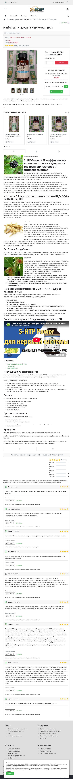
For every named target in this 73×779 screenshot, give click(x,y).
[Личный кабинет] (67, 2)
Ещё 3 (22, 95)
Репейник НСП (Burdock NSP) (35, 135)
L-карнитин (63, 23)
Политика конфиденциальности (50, 731)
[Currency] (20, 2)
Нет (12, 500)
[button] (6, 146)
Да (7, 500)
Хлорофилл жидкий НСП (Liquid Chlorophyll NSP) (12, 135)
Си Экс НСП (11, 366)
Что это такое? (57, 92)
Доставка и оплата (14, 749)
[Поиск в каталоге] (68, 16)
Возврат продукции (14, 751)
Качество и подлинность (16, 731)
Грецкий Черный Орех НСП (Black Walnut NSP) (59, 135)
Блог (9, 733)
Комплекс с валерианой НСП (16, 364)
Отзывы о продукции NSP (16, 756)
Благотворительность (15, 736)
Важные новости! (58, 2)
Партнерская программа (48, 753)
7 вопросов (25, 45)
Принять (10, 774)
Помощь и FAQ (12, 753)
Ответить (19, 501)
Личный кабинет (45, 749)
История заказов (45, 751)
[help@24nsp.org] (5, 15)
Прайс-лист (11, 758)
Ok (66, 86)
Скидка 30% (13, 16)
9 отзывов (17, 45)
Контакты (24, 16)
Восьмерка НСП (12, 368)
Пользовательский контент (49, 736)
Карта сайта (44, 738)
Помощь (33, 16)
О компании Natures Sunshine (18, 729)
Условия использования (48, 733)
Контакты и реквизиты (47, 729)
